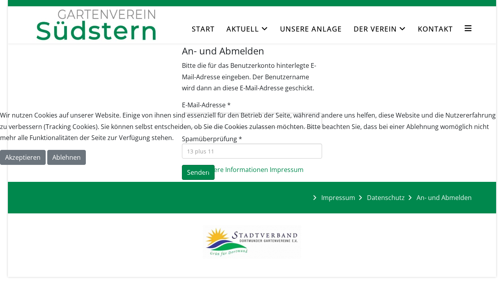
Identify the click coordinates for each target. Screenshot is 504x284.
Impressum (287, 169)
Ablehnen (66, 157)
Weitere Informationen (234, 169)
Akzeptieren (23, 157)
